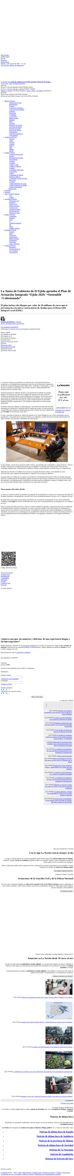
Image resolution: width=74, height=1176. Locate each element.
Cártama (11, 106)
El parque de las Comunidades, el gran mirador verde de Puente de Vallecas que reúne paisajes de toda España (58, 800)
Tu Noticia (39, 91)
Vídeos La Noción (6, 91)
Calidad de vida (5, 583)
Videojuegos (13, 240)
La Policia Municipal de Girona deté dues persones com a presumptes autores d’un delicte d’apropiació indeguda (59, 743)
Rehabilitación (5, 576)
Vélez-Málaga (13, 135)
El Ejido (3, 581)
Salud (11, 233)
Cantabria (12, 163)
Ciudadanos (12, 216)
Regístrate (4, 60)
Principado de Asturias (16, 158)
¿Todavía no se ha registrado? (10, 679)
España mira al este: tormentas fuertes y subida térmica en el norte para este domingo (58, 767)
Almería (11, 139)
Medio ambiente (14, 239)
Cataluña (12, 168)
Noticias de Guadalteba (61, 1154)
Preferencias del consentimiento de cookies (48, 1174)
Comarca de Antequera (16, 108)
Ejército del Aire (14, 211)
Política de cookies (28, 1174)
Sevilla (11, 151)
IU (10, 221)
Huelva (11, 146)
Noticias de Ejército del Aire (59, 1158)
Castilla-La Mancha (15, 166)
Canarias (12, 161)
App (10, 83)
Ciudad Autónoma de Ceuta (17, 183)
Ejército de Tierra (14, 213)
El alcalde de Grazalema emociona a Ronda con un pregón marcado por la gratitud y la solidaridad (59, 736)
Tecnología (12, 242)
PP (10, 225)
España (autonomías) (15, 187)
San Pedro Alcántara (19, 91)
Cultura (11, 197)
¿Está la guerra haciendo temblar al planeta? (64, 757)
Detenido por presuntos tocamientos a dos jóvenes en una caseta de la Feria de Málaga (58, 712)
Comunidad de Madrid (16, 175)
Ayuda (20, 1172)
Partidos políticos (14, 228)
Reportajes (12, 247)
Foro (6, 83)
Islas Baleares (13, 159)
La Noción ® (5, 1172)
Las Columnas (13, 251)
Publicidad (4, 580)
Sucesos (11, 232)
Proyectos (4, 585)
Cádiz (11, 140)
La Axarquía (13, 116)
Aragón (11, 156)
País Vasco (12, 180)
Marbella (12, 120)
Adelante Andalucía (15, 223)
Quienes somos (37, 1172)
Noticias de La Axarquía (61, 1149)
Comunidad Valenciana (16, 170)
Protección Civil (14, 201)
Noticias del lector (14, 249)
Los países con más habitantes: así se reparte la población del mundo (60, 718)
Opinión (7, 245)
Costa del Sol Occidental (16, 109)
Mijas (11, 122)
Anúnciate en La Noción (62, 410)
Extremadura (13, 171)
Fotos (28, 91)
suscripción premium (29, 645)
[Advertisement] (37, 14)
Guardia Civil (13, 208)
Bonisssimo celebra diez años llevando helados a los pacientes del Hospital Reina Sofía (58, 724)
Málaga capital (13, 118)
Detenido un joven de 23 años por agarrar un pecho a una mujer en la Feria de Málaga (58, 786)
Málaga (7, 101)
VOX (11, 220)
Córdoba (12, 142)
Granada (11, 144)
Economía (8, 190)
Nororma (12, 123)
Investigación (13, 237)
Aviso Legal (66, 1172)
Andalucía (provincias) (16, 154)
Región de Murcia (14, 177)
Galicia (11, 173)
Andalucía (8, 137)
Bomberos (12, 202)
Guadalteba (12, 115)
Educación (12, 235)
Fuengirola (12, 113)
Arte (10, 196)
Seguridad (8, 199)
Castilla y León (13, 165)
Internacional (12, 189)
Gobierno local (5, 574)
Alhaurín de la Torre (15, 103)
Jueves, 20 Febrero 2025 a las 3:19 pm (12, 323)
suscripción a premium (23, 652)
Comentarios (14, 327)
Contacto (58, 1172)
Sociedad (8, 230)
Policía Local (13, 204)
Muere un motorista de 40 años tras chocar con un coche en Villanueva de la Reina (58, 760)
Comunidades (5, 578)
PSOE (11, 226)
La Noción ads (59, 412)
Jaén (10, 147)
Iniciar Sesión (5, 62)
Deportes (7, 192)
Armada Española (14, 209)
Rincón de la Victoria (15, 125)
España (7, 152)
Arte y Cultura (9, 194)
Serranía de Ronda (15, 128)
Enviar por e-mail (6, 345)
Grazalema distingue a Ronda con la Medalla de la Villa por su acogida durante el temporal (59, 793)
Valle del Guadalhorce (16, 134)
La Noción (4, 82)
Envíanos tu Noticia (49, 1172)
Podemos (12, 218)
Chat (2, 83)
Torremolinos (13, 132)
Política (7, 214)
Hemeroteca (47, 91)
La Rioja (12, 182)
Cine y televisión (14, 244)
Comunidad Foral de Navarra (18, 178)
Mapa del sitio (27, 1172)
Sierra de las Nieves (15, 130)
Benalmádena (13, 104)
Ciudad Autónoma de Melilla (18, 185)
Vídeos (33, 91)
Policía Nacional (14, 206)
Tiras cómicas (13, 252)
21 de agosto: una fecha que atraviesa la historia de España (63, 731)
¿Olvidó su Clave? (6, 684)
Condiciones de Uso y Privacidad (11, 1174)
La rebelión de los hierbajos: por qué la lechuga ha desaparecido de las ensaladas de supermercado (59, 750)
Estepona (12, 111)
